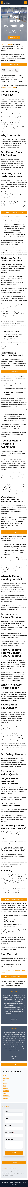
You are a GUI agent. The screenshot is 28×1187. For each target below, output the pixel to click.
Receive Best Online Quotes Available (14, 532)
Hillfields (5, 1098)
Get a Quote (13, 37)
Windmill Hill (6, 1095)
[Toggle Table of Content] (16, 70)
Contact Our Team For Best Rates (14, 212)
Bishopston (18, 970)
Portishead (4, 970)
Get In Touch (14, 1162)
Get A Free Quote (14, 1064)
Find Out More (14, 371)
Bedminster (6, 1090)
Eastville (5, 1093)
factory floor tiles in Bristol (9, 87)
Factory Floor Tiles (7, 44)
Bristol (4, 1085)
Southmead (11, 970)
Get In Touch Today (14, 64)
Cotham (23, 970)
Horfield (3, 972)
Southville (5, 1088)
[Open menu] (25, 2)
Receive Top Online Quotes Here (14, 899)
